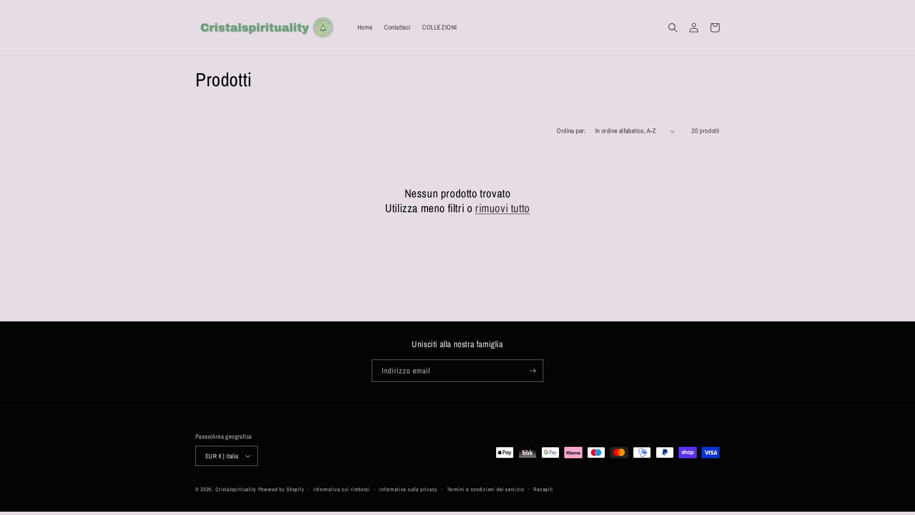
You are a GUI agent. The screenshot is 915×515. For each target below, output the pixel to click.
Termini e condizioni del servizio (485, 489)
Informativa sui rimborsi (342, 489)
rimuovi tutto (502, 208)
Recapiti (543, 489)
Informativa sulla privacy (408, 489)
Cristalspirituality (236, 489)
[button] (672, 27)
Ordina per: (571, 130)
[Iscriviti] (532, 371)
